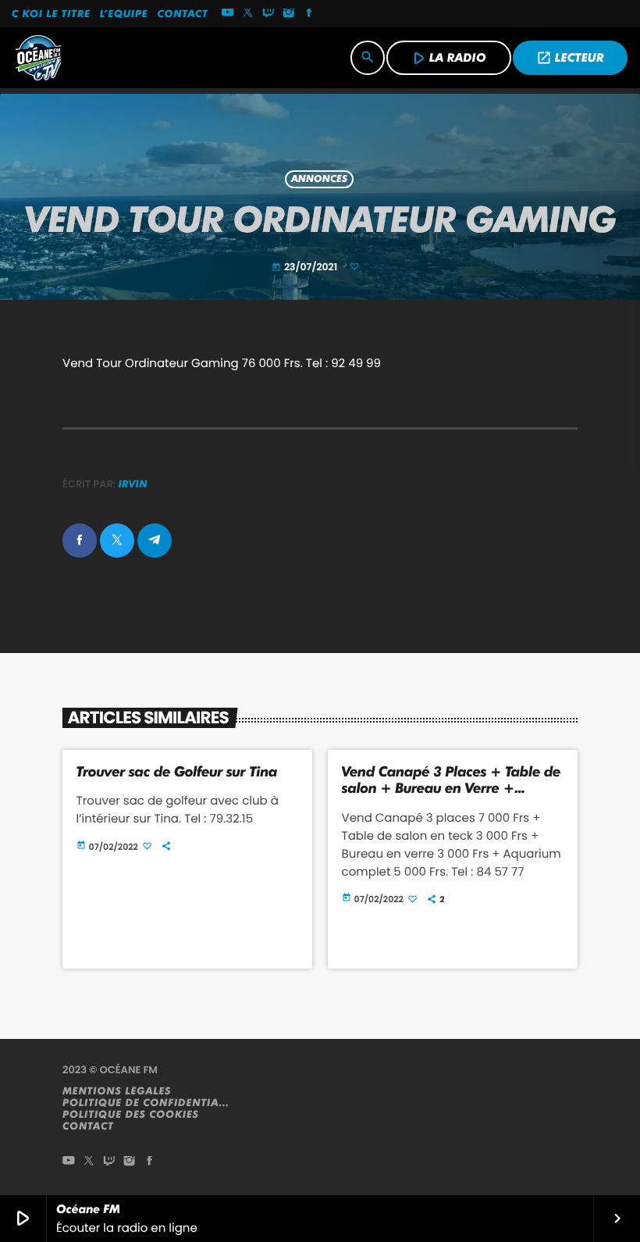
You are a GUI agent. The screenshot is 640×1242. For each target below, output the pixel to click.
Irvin (133, 484)
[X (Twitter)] (248, 14)
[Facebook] (309, 14)
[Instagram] (289, 14)
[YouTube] (228, 14)
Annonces (319, 179)
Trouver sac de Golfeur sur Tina (177, 772)
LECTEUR (570, 58)
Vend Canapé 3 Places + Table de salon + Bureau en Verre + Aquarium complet (451, 789)
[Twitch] (268, 14)
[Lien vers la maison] (38, 57)
